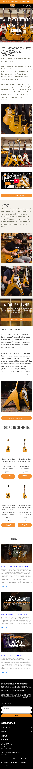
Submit (16, 716)
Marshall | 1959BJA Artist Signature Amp (14, 614)
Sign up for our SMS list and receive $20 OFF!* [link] (16, 1)
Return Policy (14, 762)
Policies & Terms (4, 765)
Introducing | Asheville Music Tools (12, 655)
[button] (2, 6)
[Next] (28, 396)
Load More (16, 530)
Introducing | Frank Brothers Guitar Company (15, 566)
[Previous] (4, 396)
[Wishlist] (26, 6)
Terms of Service (5, 762)
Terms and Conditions (14, 698)
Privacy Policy (21, 698)
